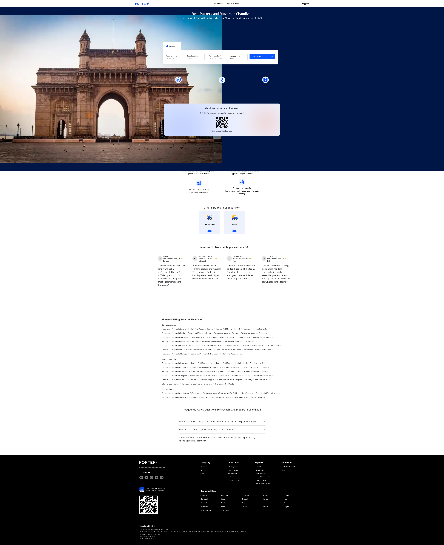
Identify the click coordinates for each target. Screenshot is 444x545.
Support (305, 3)
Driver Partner (233, 3)
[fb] (141, 477)
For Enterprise (218, 3)
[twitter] (146, 477)
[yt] (161, 477)
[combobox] (173, 58)
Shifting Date (235, 56)
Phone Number (214, 56)
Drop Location (192, 56)
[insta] (151, 477)
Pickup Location (171, 56)
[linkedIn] (156, 477)
